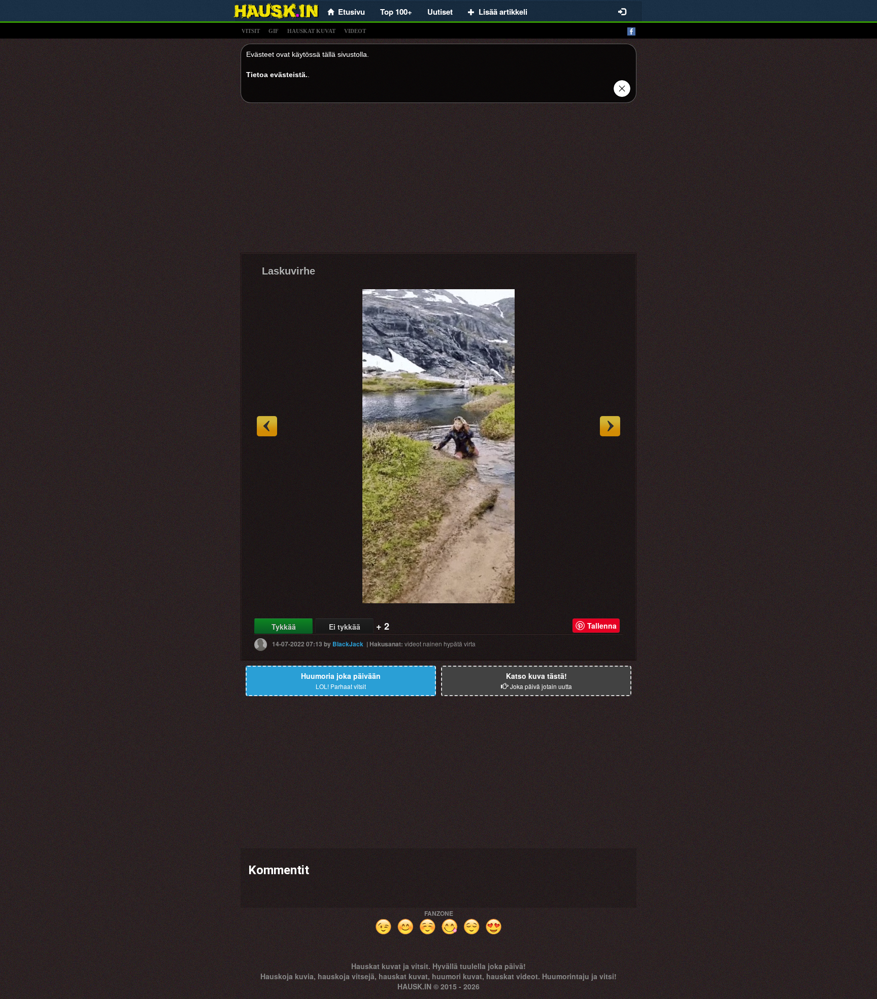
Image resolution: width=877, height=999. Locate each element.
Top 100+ (396, 11)
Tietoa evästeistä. (277, 75)
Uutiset (440, 11)
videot (355, 31)
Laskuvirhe (288, 271)
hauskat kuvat (311, 31)
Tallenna (602, 626)
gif (273, 31)
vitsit (251, 31)
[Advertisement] (438, 182)
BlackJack (347, 643)
